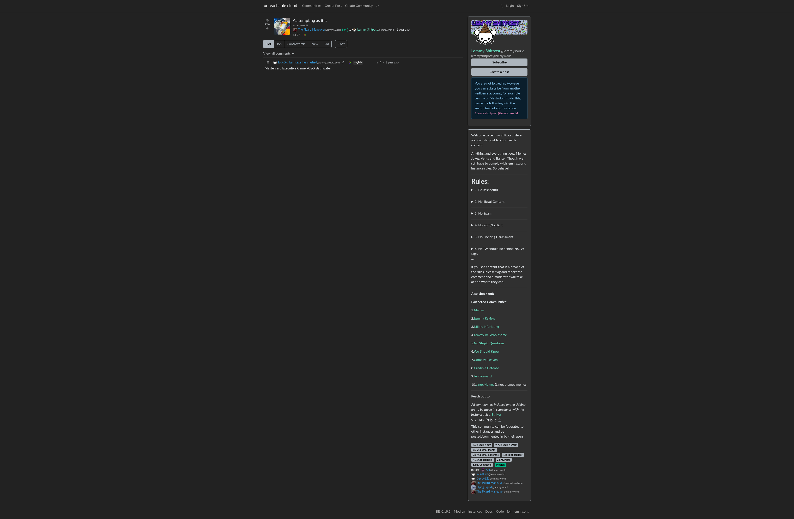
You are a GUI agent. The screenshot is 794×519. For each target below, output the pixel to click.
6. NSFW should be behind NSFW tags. (497, 251)
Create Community (359, 5)
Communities (311, 5)
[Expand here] (282, 26)
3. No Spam (483, 213)
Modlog (500, 465)
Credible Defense (486, 368)
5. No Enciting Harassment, (494, 237)
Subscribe (499, 62)
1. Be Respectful (486, 190)
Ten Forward (483, 376)
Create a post (499, 72)
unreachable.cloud (280, 6)
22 (298, 35)
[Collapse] (268, 63)
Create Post (333, 5)
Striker (496, 414)
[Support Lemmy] (377, 6)
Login (510, 5)
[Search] (501, 6)
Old (326, 44)
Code (500, 511)
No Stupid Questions (489, 343)
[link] (305, 35)
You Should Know (487, 351)
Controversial (296, 44)
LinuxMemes (485, 384)
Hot (268, 44)
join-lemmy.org (518, 511)
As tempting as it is (310, 21)
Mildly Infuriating (486, 326)
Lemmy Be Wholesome (490, 335)
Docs (489, 511)
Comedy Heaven (486, 360)
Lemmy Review (484, 318)
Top (279, 44)
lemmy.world (300, 25)
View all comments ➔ (278, 53)
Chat (341, 44)
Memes (479, 310)
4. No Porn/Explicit (489, 225)
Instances (475, 511)
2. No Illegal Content (490, 201)
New (315, 44)
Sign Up (523, 5)
